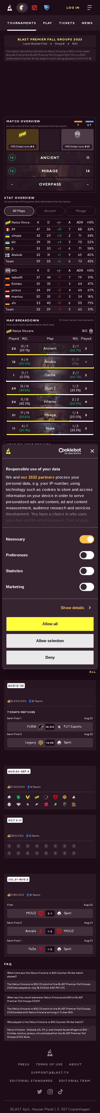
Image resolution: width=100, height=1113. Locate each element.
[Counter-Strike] (22, 7)
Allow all (50, 624)
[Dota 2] (34, 7)
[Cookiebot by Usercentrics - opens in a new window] (60, 451)
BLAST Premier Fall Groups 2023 (50, 39)
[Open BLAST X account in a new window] (39, 1091)
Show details (72, 608)
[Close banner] (92, 451)
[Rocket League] (46, 7)
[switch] (86, 555)
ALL (92, 672)
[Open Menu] (90, 7)
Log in (72, 7)
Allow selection (50, 641)
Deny (50, 657)
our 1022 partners (38, 477)
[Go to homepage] (9, 7)
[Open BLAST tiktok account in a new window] (60, 1091)
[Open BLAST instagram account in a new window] (50, 1091)
